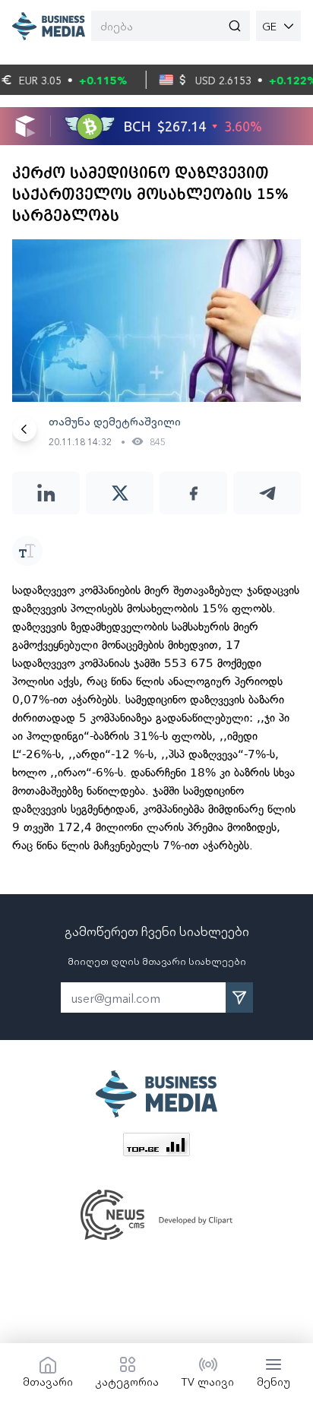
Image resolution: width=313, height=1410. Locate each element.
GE (269, 25)
